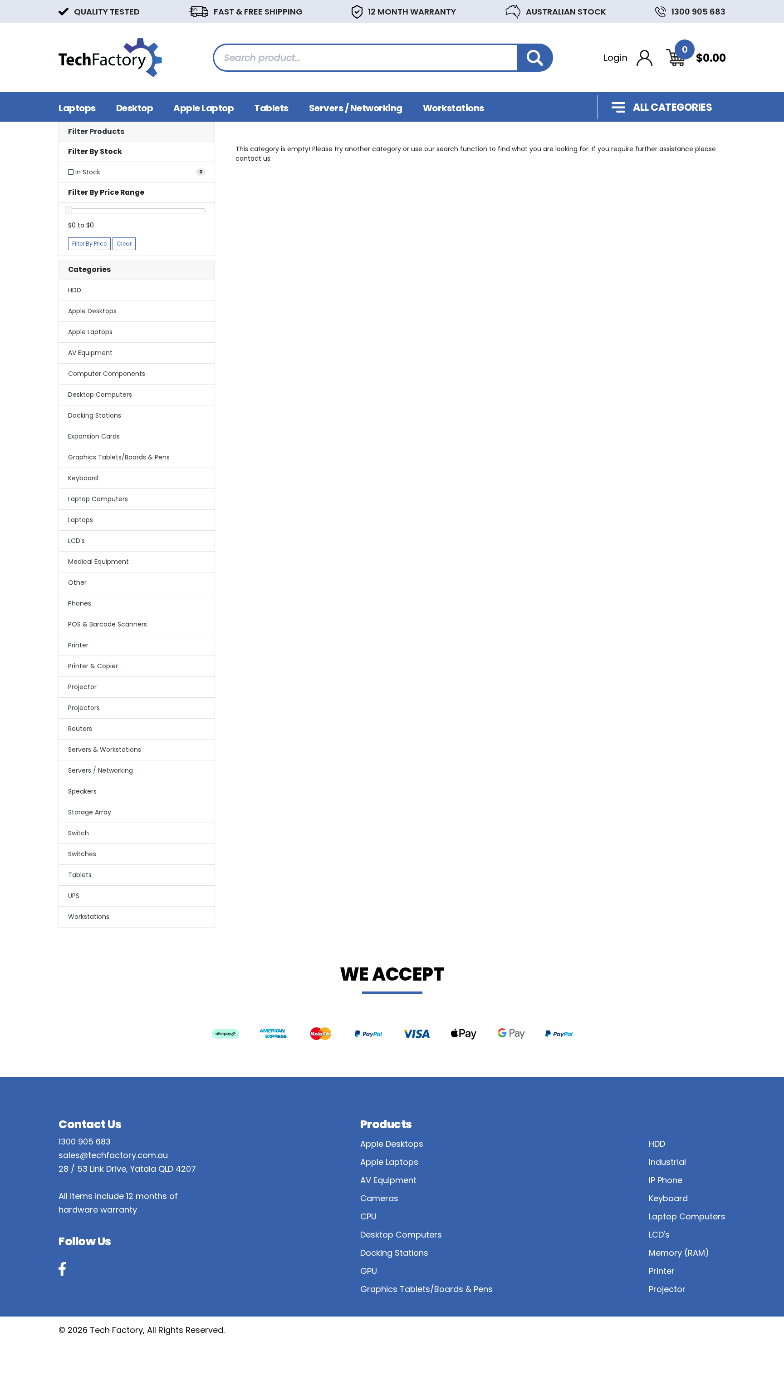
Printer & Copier (93, 666)
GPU (368, 1271)
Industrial (667, 1162)
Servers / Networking (355, 108)
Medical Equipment (98, 561)
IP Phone (665, 1180)
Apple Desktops (92, 311)
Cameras (379, 1198)
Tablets (271, 108)
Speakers (82, 791)
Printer (78, 645)
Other (77, 582)
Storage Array (89, 812)
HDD (74, 290)
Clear (124, 243)
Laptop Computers (98, 498)
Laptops (77, 108)
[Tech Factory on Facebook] (62, 1269)
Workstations (453, 108)
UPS (73, 895)
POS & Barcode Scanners (107, 624)
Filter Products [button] (96, 132)
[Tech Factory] (110, 57)
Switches (82, 853)
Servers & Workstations (104, 749)
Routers (80, 728)
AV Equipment (90, 352)
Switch (78, 833)
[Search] (535, 58)
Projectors (84, 707)
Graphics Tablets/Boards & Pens (119, 457)
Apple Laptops (90, 331)
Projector (82, 686)
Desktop (134, 108)
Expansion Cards (94, 436)
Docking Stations (94, 415)
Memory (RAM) (679, 1252)
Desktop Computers (100, 394)
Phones (79, 603)
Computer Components (106, 373)
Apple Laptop (203, 108)
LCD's (76, 540)
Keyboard (83, 478)
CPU (368, 1216)
